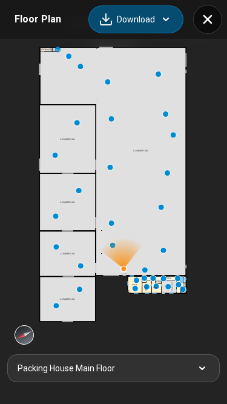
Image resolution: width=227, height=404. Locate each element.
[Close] (207, 19)
